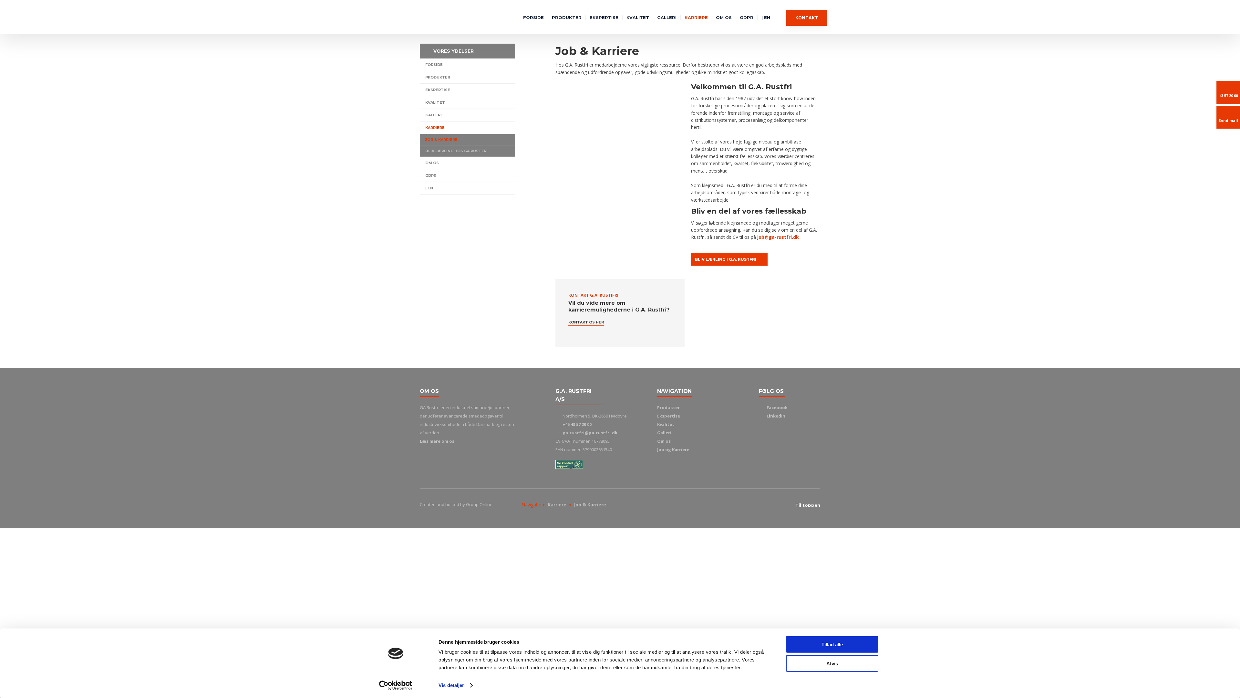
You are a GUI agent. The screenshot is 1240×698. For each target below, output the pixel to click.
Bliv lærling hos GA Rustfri (456, 151)
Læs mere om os (437, 441)
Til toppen (807, 505)
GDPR (746, 17)
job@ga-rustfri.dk (778, 237)
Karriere (696, 17)
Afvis (832, 663)
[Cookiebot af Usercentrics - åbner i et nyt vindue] (395, 685)
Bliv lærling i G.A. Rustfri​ (725, 259)
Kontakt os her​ (586, 322)
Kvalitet (637, 17)
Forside (533, 17)
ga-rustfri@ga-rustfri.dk (590, 433)
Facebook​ (777, 407)
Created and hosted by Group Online (456, 504)
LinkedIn (776, 416)
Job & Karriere (441, 139)
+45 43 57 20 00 (577, 424)
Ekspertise (604, 17)
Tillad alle (832, 644)
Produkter (567, 17)
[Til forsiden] (427, 17)
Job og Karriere (673, 449)
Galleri (667, 17)
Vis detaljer (451, 685)
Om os (724, 17)
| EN (765, 17)
